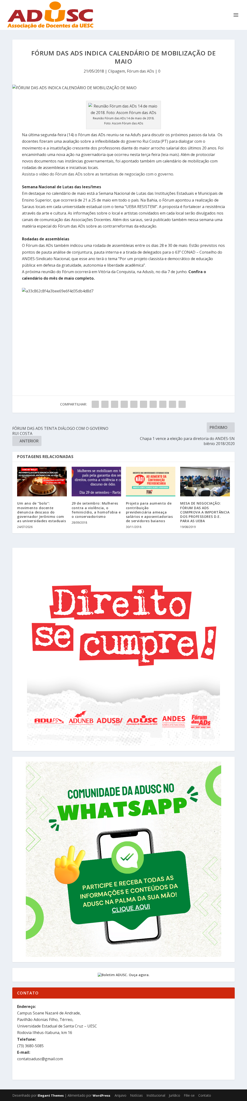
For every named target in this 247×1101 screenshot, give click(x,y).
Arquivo (120, 1095)
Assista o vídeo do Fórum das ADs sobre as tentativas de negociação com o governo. (98, 174)
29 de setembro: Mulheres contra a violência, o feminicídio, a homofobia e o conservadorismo (96, 510)
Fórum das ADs (140, 71)
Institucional (155, 1095)
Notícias (136, 1095)
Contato (204, 1095)
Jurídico (174, 1095)
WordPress (101, 1095)
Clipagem (116, 71)
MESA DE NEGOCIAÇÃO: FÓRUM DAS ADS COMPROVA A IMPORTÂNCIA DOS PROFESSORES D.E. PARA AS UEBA (204, 512)
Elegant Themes (51, 1095)
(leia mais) (170, 154)
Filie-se (189, 1095)
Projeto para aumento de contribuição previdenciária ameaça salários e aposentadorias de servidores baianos (149, 512)
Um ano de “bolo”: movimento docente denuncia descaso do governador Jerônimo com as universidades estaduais (41, 512)
